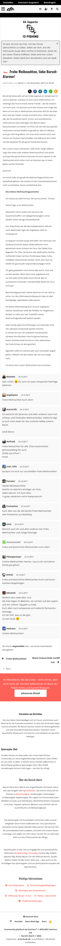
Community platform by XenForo (30, 931)
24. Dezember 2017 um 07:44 (40, 83)
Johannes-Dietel (30, 693)
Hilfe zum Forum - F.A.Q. (19, 895)
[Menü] (3, 9)
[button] (30, 91)
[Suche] (57, 9)
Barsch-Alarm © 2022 (31, 936)
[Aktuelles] (52, 9)
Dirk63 (9, 574)
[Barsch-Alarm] (11, 920)
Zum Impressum (16, 885)
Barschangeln (22, 794)
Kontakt (19, 921)
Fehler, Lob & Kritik (46, 895)
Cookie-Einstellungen (31, 901)
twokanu (11, 628)
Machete (10, 376)
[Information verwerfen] (57, 43)
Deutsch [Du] (31, 916)
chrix (8, 524)
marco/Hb (11, 409)
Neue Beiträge (32, 921)
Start (44, 921)
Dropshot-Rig (21, 853)
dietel (21, 83)
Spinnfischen (29, 790)
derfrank (10, 441)
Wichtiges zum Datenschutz (32, 890)
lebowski (11, 592)
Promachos (12, 506)
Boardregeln (50, 2)
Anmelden (8, 2)
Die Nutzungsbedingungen (43, 885)
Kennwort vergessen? (28, 2)
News (6, 72)
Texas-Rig (32, 853)
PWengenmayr (13, 556)
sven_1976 (11, 466)
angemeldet (18, 646)
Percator (10, 481)
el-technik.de (24, 939)
